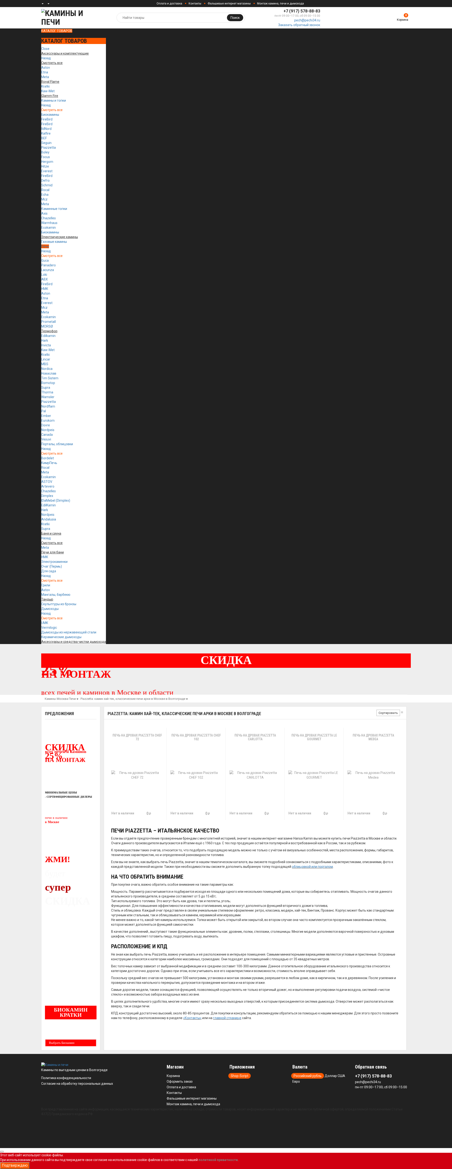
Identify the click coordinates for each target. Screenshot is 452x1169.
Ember (46, 416)
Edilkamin (48, 336)
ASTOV (46, 482)
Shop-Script (239, 1076)
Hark (44, 340)
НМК (44, 289)
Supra (45, 387)
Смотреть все (52, 110)
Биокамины (50, 114)
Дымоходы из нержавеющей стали (68, 632)
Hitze (45, 166)
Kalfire (46, 133)
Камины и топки (53, 100)
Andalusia (48, 519)
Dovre (45, 425)
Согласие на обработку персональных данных (77, 1083)
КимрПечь (49, 463)
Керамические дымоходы (61, 637)
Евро (296, 1081)
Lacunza (47, 270)
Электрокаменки (54, 562)
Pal (43, 411)
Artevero (47, 486)
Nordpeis (47, 430)
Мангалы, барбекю (55, 595)
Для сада (48, 571)
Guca (45, 260)
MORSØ (47, 326)
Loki (44, 274)
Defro (45, 180)
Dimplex (47, 496)
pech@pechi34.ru (307, 20)
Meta (45, 77)
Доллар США (335, 1076)
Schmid (46, 185)
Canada (47, 434)
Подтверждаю (15, 1165)
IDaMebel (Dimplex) (55, 500)
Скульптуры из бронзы (58, 604)
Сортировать (388, 713)
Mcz (44, 199)
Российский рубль (308, 1076)
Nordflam (48, 406)
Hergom (47, 162)
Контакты (195, 3)
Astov (45, 67)
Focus (45, 157)
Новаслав (48, 373)
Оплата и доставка (169, 3)
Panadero (48, 265)
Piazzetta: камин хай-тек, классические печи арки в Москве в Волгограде (133, 699)
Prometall (48, 322)
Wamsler (47, 397)
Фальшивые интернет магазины (229, 3)
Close (45, 49)
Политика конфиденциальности (66, 1078)
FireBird (46, 119)
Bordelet (47, 458)
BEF (44, 138)
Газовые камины (54, 242)
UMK (44, 623)
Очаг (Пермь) (51, 566)
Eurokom (48, 420)
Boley (45, 152)
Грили (45, 585)
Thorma (47, 392)
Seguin (46, 143)
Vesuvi (46, 439)
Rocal (45, 190)
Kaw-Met (48, 91)
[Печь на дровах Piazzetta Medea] (373, 775)
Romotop (48, 383)
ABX (44, 279)
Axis (44, 213)
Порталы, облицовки (57, 444)
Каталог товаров (56, 31)
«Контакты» (192, 1018)
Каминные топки (54, 209)
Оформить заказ (180, 1081)
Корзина (173, 1076)
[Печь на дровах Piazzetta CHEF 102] (196, 775)
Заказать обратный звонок (299, 25)
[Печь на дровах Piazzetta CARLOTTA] (255, 775)
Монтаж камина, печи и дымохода (280, 3)
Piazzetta (48, 147)
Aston (45, 293)
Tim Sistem (49, 378)
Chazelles (48, 218)
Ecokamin (48, 227)
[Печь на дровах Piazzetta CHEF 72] (137, 775)
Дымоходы (50, 609)
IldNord (46, 129)
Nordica (46, 369)
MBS (44, 364)
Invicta (46, 345)
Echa (44, 194)
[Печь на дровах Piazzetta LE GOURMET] (314, 775)
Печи (45, 246)
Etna (44, 72)
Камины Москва (56, 699)
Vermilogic (49, 627)
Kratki (45, 86)
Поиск (235, 18)
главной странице (227, 1018)
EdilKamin (48, 505)
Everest (46, 171)
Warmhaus (49, 223)
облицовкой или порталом (312, 867)
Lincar (45, 359)
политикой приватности (218, 1160)
